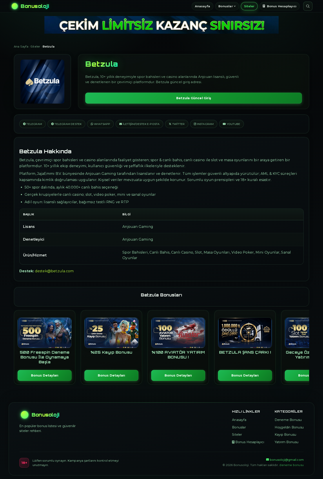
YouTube (233, 124)
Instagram (205, 124)
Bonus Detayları (44, 375)
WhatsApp (101, 124)
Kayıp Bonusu (285, 435)
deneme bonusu (291, 465)
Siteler (249, 6)
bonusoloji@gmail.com (287, 459)
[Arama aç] (307, 6)
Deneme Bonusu (288, 420)
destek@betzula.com (54, 271)
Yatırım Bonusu (287, 442)
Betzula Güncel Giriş (193, 98)
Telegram (34, 124)
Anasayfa (202, 6)
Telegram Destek (68, 124)
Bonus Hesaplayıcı (281, 6)
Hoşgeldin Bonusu (289, 427)
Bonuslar (225, 6)
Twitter (178, 124)
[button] (139, 124)
